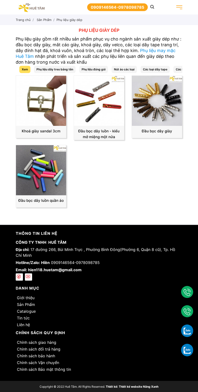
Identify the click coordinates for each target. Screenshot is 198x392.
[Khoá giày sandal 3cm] (41, 100)
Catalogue (26, 311)
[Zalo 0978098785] (187, 350)
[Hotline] (187, 292)
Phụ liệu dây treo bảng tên (54, 69)
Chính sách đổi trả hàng (38, 349)
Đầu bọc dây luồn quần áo (41, 200)
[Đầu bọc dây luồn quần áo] (41, 169)
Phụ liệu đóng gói (94, 69)
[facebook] (19, 277)
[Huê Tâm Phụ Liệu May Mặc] (31, 6)
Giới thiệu (26, 297)
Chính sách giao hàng (36, 342)
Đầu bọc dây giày (157, 131)
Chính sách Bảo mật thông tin (44, 369)
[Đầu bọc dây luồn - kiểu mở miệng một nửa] (99, 100)
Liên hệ (23, 324)
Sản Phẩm (26, 304)
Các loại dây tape (155, 69)
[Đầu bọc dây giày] (157, 100)
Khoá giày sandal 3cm (41, 131)
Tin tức (23, 318)
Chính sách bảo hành (36, 355)
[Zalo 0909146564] (187, 330)
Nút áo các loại (124, 69)
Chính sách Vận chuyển (38, 362)
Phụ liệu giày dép (69, 20)
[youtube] (28, 277)
